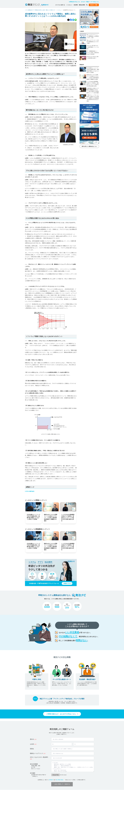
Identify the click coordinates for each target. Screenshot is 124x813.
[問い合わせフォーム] (51, 585)
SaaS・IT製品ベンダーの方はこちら (90, 1)
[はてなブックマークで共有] (73, 20)
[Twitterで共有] (68, 20)
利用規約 (51, 779)
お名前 (32, 744)
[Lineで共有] (75, 20)
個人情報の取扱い (60, 779)
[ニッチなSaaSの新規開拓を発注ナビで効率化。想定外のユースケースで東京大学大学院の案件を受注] (68, 506)
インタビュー (69, 4)
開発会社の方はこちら (75, 1)
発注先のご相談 (93, 4)
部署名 (32, 748)
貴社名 (32, 739)
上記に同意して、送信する (62, 784)
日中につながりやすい (39, 758)
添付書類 (32, 773)
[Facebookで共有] (71, 20)
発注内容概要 (34, 764)
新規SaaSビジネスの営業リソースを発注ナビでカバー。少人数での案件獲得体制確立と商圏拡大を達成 (50, 517)
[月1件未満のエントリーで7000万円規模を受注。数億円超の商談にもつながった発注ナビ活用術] (33, 506)
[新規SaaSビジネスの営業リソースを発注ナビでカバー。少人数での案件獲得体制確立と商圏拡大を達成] (51, 506)
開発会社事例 (82, 4)
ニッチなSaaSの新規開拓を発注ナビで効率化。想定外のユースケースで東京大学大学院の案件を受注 (67, 517)
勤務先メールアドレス (36, 753)
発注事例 (76, 4)
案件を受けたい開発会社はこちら (89, 146)
